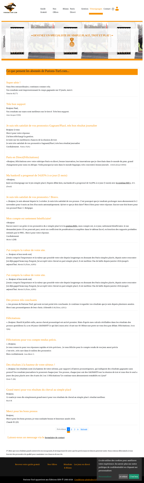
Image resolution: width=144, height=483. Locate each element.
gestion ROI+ (71, 226)
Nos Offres (55, 10)
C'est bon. (134, 476)
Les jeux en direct (82, 464)
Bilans (66, 9)
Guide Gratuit (43, 10)
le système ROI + (123, 183)
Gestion (84, 9)
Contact (107, 9)
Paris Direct (73, 10)
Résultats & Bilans (68, 466)
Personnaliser (105, 476)
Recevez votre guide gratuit (27, 464)
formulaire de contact (55, 437)
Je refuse (123, 476)
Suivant (84, 429)
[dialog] (119, 469)
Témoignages (96, 9)
